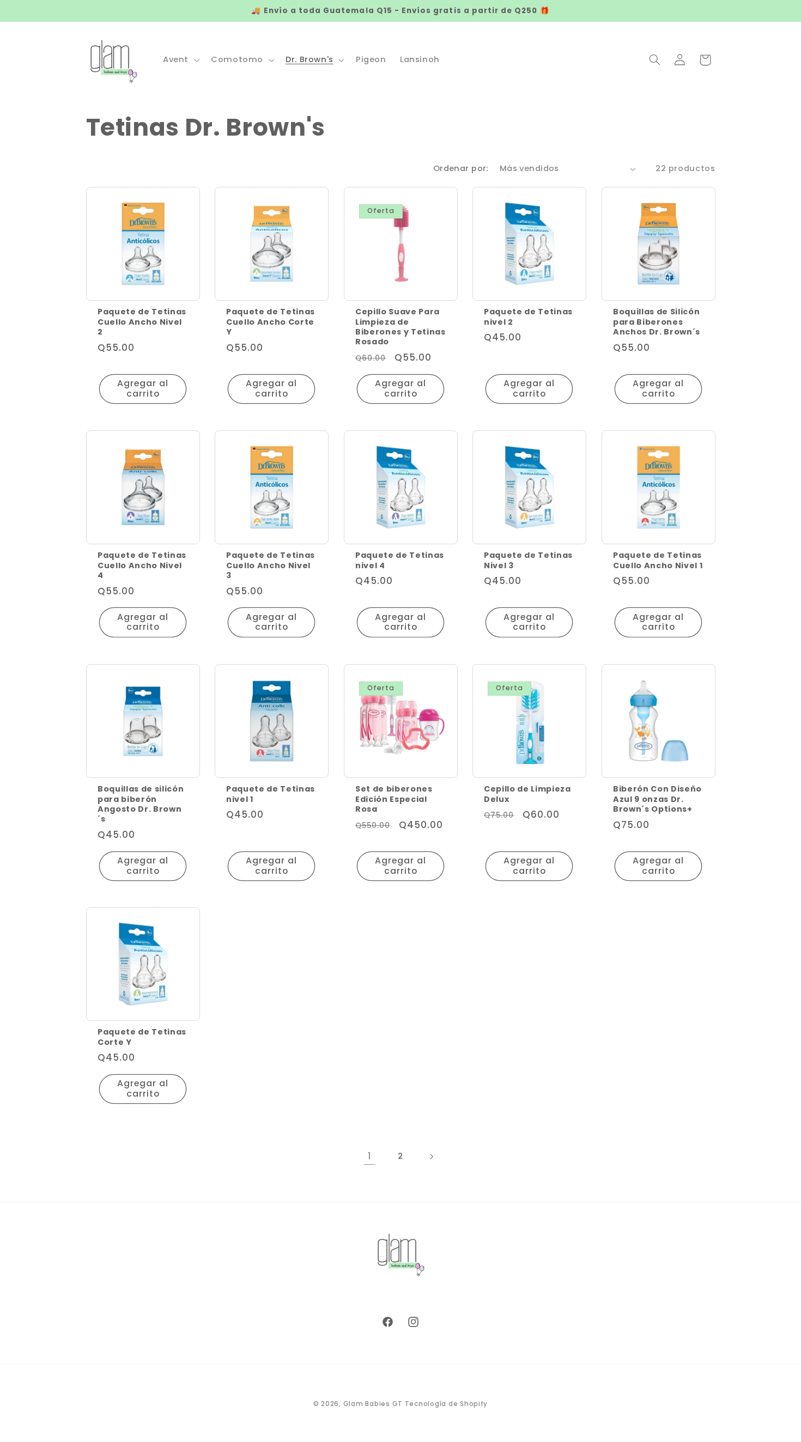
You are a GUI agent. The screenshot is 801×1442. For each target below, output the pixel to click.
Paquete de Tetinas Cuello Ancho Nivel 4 (142, 565)
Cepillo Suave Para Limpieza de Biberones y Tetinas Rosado (400, 327)
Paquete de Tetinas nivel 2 (528, 317)
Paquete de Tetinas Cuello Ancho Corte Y (270, 322)
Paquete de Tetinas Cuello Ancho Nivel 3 (270, 565)
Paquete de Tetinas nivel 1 (270, 794)
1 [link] (370, 1156)
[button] (180, 60)
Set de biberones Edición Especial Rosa (394, 799)
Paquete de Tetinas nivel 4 (399, 560)
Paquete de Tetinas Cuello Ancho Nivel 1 (658, 560)
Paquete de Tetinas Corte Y (142, 1037)
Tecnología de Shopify (446, 1404)
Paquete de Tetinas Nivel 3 (528, 560)
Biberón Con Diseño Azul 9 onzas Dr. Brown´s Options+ (657, 799)
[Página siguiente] (431, 1156)
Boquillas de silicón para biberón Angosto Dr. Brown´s (141, 804)
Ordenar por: (460, 168)
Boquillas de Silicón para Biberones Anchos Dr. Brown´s (656, 322)
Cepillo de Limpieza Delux (527, 794)
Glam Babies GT (373, 1404)
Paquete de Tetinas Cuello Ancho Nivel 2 (142, 322)
